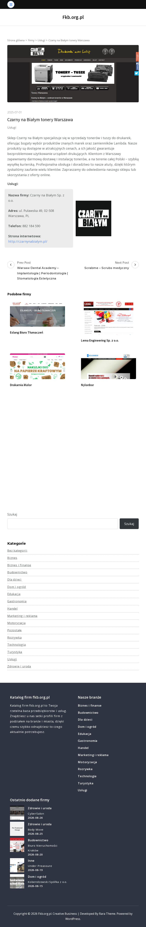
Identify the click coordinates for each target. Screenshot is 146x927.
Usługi (11, 128)
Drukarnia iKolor (21, 385)
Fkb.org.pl (73, 17)
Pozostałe (14, 630)
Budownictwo (17, 572)
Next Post (106, 265)
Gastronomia (17, 601)
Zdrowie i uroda (19, 666)
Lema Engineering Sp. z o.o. (100, 340)
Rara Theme (107, 914)
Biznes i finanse (19, 565)
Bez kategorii (17, 551)
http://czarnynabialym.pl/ (27, 241)
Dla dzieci (14, 580)
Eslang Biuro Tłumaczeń (26, 332)
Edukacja (13, 594)
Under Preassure (40, 866)
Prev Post (42, 270)
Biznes (12, 558)
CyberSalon (36, 813)
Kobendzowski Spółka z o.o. (47, 882)
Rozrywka (14, 638)
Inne (31, 861)
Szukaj (12, 514)
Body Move (35, 829)
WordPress (72, 919)
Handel (12, 609)
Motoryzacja (16, 623)
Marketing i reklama (22, 616)
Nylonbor (87, 385)
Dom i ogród (16, 587)
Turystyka (14, 652)
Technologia (16, 645)
